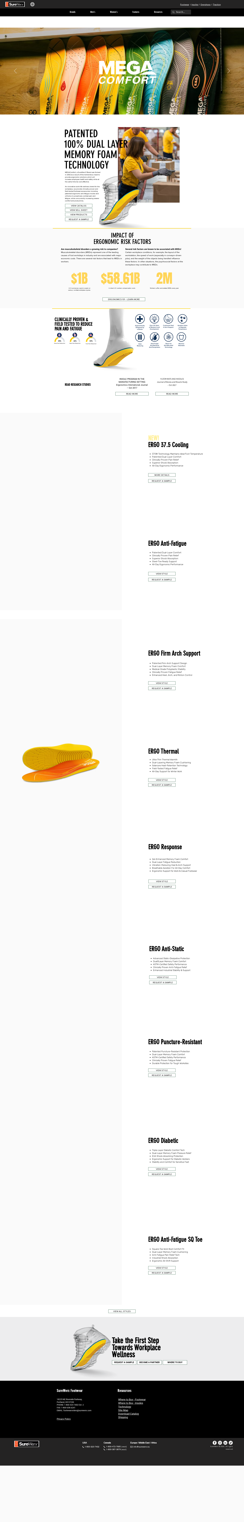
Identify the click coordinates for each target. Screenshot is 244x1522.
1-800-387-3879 (113, 1449)
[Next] (228, 71)
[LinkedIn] (225, 1443)
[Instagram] (220, 1443)
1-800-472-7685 (113, 1446)
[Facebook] (215, 1443)
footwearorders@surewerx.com (77, 1410)
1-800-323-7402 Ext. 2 (74, 1405)
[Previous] (15, 71)
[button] (72, 12)
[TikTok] (231, 1443)
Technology (124, 1406)
